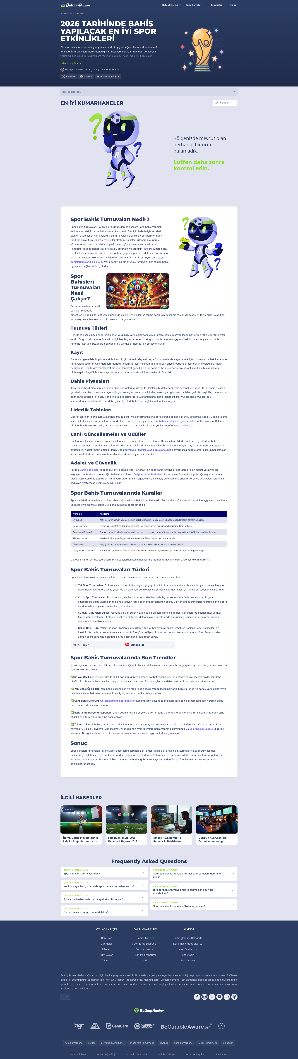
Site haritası (188, 960)
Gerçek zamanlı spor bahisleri (117, 700)
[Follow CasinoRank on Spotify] (227, 997)
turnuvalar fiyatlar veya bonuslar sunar (148, 449)
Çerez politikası (78, 1054)
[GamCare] (117, 1026)
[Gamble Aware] (186, 1026)
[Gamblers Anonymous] (95, 1026)
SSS (145, 960)
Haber (234, 4)
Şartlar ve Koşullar (195, 1054)
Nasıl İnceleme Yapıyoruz (187, 943)
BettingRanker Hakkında (187, 938)
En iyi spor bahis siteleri (148, 474)
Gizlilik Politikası (166, 1054)
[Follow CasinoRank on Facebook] (197, 997)
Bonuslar (106, 938)
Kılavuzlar (216, 4)
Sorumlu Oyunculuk (136, 1054)
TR (63, 996)
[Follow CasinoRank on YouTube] (219, 997)
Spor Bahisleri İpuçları (145, 943)
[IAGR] (79, 1026)
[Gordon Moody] (144, 1026)
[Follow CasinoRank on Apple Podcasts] (234, 997)
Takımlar (106, 960)
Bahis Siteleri (170, 4)
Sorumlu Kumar (145, 949)
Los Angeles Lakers (201, 728)
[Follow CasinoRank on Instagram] (204, 997)
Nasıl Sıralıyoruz (187, 949)
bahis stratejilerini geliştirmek (176, 421)
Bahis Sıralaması (89, 469)
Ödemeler (106, 943)
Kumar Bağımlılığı (106, 1054)
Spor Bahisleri (194, 4)
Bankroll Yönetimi (145, 955)
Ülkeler (106, 949)
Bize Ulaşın (187, 955)
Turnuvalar (106, 955)
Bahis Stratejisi (145, 938)
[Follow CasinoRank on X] (212, 997)
